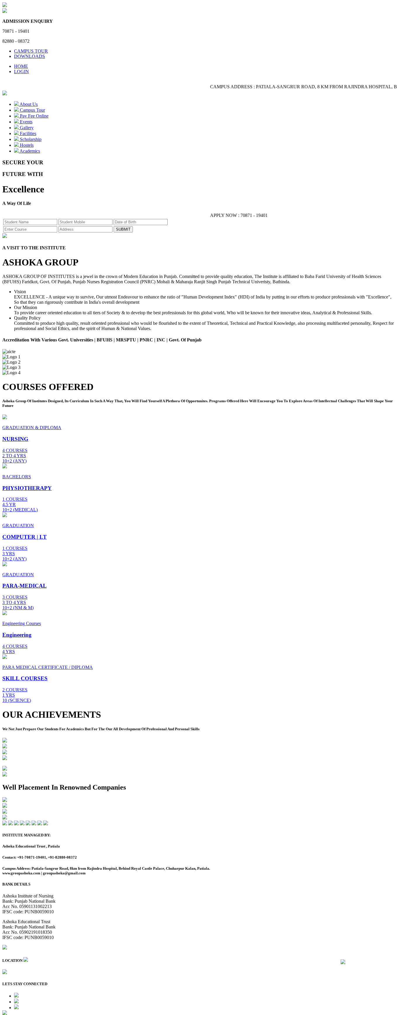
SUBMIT (123, 229)
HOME (21, 66)
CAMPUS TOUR (31, 51)
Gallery (26, 127)
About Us (28, 104)
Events (25, 121)
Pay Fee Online (33, 115)
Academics (29, 151)
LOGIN (21, 71)
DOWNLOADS (29, 56)
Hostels (26, 145)
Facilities (27, 133)
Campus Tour (32, 110)
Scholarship (30, 139)
